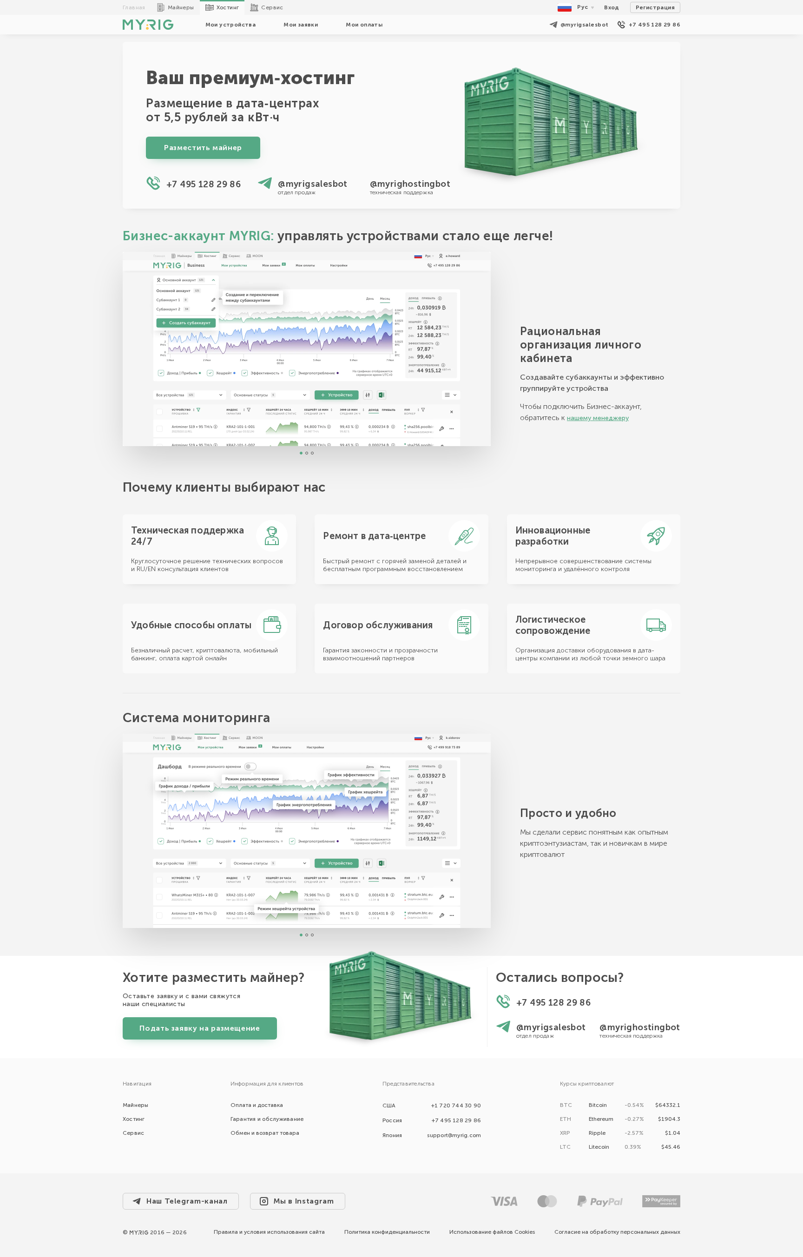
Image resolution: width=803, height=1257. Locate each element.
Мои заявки (300, 24)
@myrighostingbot (410, 183)
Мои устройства (230, 24)
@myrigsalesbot (584, 24)
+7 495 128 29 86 (654, 24)
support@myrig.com (454, 1135)
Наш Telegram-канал (187, 1201)
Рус (582, 7)
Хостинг (228, 7)
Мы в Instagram (304, 1201)
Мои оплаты (364, 24)
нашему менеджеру (598, 418)
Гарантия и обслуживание (267, 1119)
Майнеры (181, 7)
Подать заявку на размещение (199, 1028)
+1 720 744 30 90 (456, 1105)
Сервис (272, 7)
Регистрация (655, 7)
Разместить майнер (203, 147)
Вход (611, 7)
